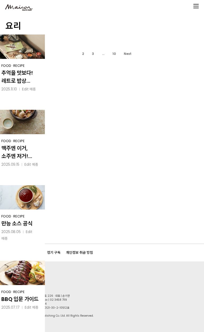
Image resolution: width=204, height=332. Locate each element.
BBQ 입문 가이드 (20, 299)
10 (114, 53)
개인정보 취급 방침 (79, 252)
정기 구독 (54, 252)
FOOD (6, 65)
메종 (32, 89)
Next (127, 53)
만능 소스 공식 (16, 223)
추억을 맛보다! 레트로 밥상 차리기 (17, 77)
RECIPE (18, 65)
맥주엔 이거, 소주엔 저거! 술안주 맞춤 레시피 (14, 152)
